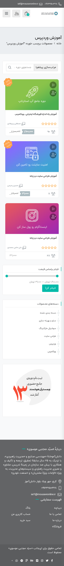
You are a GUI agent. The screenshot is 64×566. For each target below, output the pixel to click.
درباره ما (56, 520)
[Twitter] (47, 561)
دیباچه (57, 508)
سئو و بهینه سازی (47, 320)
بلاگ (28, 508)
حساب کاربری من (20, 514)
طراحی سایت (50, 336)
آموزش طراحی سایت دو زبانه (43, 176)
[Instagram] (42, 561)
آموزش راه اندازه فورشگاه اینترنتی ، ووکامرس (36, 114)
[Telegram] (21, 561)
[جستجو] (9, 67)
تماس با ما (55, 514)
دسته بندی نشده (48, 313)
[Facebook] (52, 561)
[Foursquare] (27, 561)
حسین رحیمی (12, 185)
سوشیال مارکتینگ (47, 328)
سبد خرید (25, 520)
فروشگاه (56, 526)
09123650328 (51, 4)
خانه (58, 43)
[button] (53, 93)
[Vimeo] (37, 561)
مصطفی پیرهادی (14, 123)
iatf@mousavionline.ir (28, 4)
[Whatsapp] (17, 561)
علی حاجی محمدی (14, 247)
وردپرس (52, 343)
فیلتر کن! (50, 288)
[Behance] (31, 561)
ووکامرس (52, 351)
